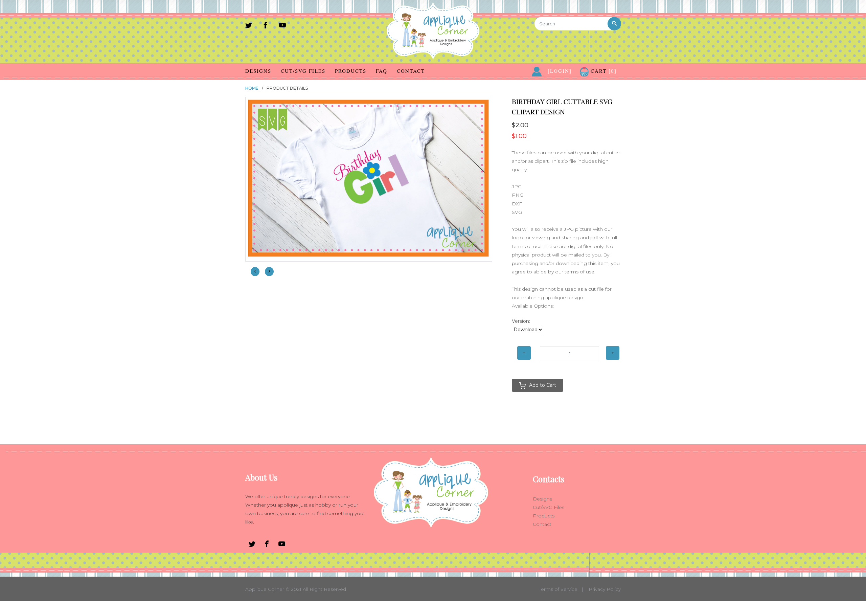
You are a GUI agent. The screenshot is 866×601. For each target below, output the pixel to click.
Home (251, 88)
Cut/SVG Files (303, 70)
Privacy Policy (605, 589)
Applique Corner (264, 589)
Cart (603, 70)
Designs (258, 70)
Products (350, 70)
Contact (411, 70)
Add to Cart (542, 385)
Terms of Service (558, 589)
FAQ (381, 70)
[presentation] (255, 271)
